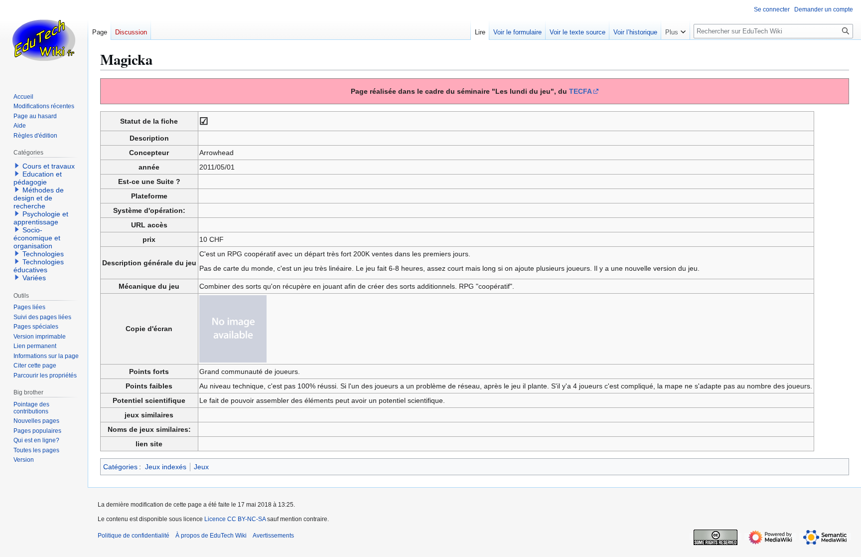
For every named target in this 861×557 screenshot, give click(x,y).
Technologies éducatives (38, 266)
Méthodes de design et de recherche (38, 198)
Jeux (201, 467)
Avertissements (273, 535)
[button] (675, 30)
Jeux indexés (165, 467)
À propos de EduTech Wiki (211, 535)
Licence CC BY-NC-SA (235, 519)
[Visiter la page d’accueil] (44, 40)
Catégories (120, 467)
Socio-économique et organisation (36, 238)
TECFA (580, 91)
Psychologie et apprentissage (40, 218)
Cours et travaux (48, 166)
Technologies (43, 254)
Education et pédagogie (37, 178)
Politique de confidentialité (133, 535)
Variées (34, 278)
